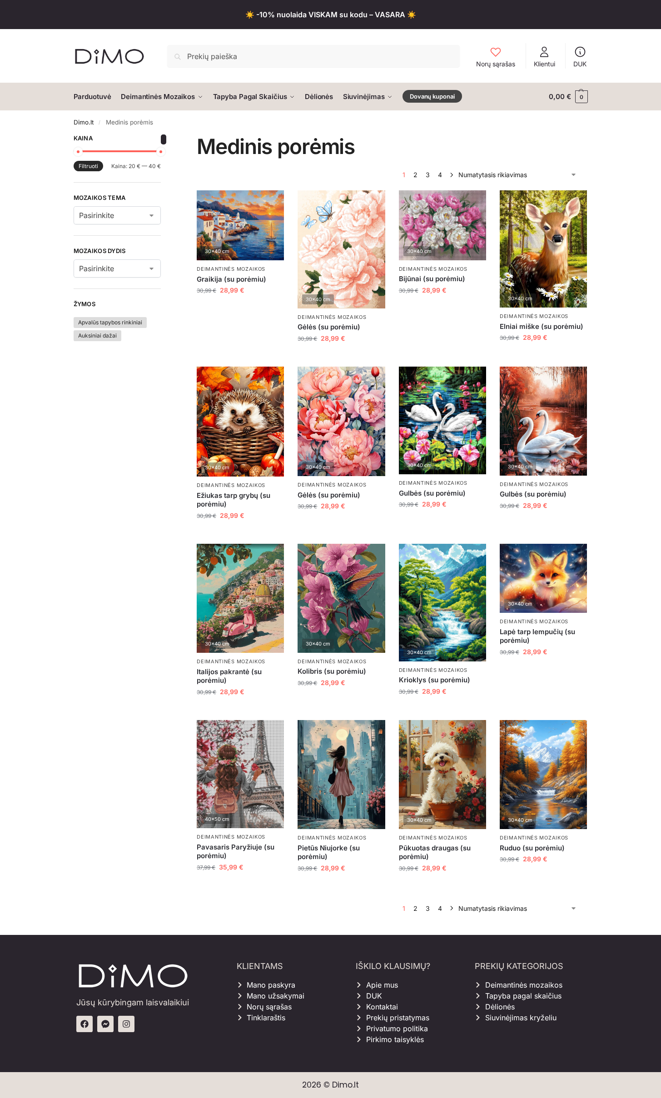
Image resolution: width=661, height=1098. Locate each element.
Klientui (544, 64)
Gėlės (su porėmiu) (329, 327)
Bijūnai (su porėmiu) (432, 278)
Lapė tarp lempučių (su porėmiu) (537, 636)
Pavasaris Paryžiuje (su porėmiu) (235, 851)
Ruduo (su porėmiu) (532, 848)
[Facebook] (84, 1024)
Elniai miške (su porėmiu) (541, 326)
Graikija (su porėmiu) (231, 279)
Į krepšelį (240, 309)
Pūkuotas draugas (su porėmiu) (435, 852)
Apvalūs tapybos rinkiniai (110, 322)
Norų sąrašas (495, 64)
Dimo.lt (84, 122)
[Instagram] (126, 1024)
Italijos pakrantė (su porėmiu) (229, 676)
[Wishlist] (270, 204)
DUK (579, 64)
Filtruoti (88, 166)
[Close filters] (163, 139)
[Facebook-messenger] (105, 1024)
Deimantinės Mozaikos (231, 269)
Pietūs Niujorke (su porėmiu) (329, 852)
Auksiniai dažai (97, 335)
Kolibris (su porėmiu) (332, 671)
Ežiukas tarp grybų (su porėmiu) (233, 500)
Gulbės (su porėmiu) (432, 493)
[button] (568, 96)
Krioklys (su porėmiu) (434, 680)
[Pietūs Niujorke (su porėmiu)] (341, 774)
